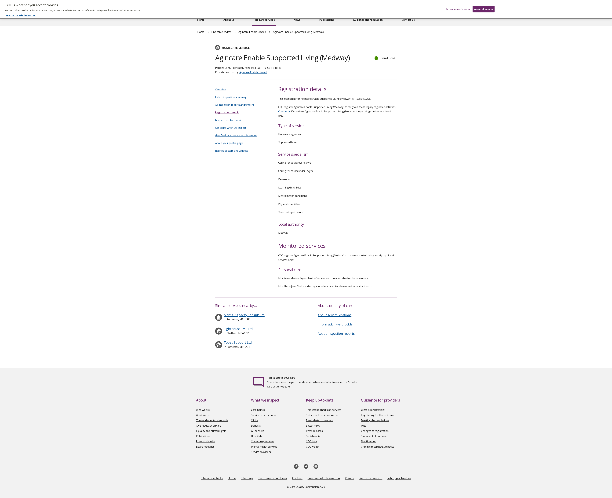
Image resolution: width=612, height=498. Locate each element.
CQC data (311, 441)
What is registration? (373, 410)
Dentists (256, 425)
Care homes (258, 410)
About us (228, 20)
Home (200, 20)
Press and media (205, 441)
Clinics (254, 420)
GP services (257, 431)
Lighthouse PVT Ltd (238, 329)
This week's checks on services (323, 410)
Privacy (349, 478)
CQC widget (312, 446)
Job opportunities (399, 478)
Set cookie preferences (458, 8)
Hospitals (256, 436)
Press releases (314, 431)
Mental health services (264, 446)
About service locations (334, 315)
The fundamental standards (212, 420)
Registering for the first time (377, 415)
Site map (247, 478)
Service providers (261, 452)
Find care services (264, 20)
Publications (326, 20)
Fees (363, 425)
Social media (313, 436)
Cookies (297, 478)
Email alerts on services (319, 420)
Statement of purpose (373, 436)
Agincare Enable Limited (252, 32)
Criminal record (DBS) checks (377, 446)
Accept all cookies (483, 8)
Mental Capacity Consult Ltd (244, 315)
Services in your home (263, 415)
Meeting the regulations (375, 420)
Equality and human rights (211, 431)
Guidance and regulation (367, 20)
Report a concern (370, 478)
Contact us (408, 20)
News (297, 20)
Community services (262, 441)
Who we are (203, 410)
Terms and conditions (272, 478)
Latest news (313, 425)
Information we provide (335, 324)
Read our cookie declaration (21, 15)
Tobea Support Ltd (238, 342)
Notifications (368, 441)
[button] (385, 58)
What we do (203, 415)
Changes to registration (375, 431)
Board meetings (205, 446)
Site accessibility (212, 478)
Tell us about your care (281, 377)
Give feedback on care (208, 425)
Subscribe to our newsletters (322, 415)
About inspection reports (336, 333)
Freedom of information (324, 478)
